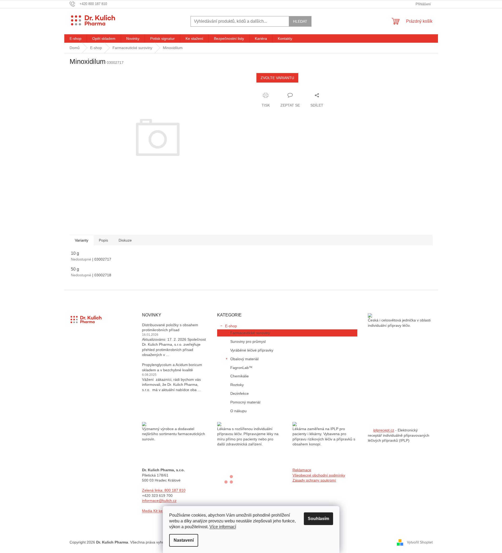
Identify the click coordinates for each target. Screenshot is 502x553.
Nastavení (184, 540)
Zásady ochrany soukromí (314, 480)
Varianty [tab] (81, 240)
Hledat (300, 21)
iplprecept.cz (383, 430)
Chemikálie (239, 376)
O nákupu (238, 411)
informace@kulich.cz (159, 500)
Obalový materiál (244, 359)
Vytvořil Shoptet (420, 542)
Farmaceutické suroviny (250, 333)
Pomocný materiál (245, 402)
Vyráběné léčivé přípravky (251, 350)
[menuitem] (75, 38)
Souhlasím (318, 518)
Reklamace (302, 470)
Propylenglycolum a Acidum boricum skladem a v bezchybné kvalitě (172, 367)
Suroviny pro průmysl (248, 341)
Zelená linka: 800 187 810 (164, 490)
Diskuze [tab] (125, 240)
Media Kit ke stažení (159, 511)
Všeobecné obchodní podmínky (319, 475)
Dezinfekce (239, 393)
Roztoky (237, 385)
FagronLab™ (241, 368)
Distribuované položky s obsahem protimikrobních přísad (170, 327)
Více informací (222, 527)
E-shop (231, 326)
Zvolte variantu (277, 78)
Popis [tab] (103, 240)
